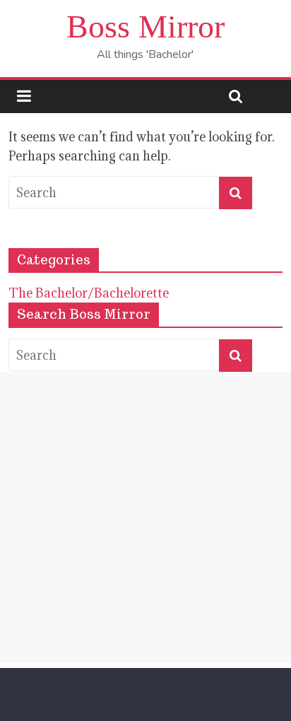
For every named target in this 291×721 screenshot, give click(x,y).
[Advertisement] (145, 517)
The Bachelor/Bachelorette (88, 293)
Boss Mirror (145, 26)
